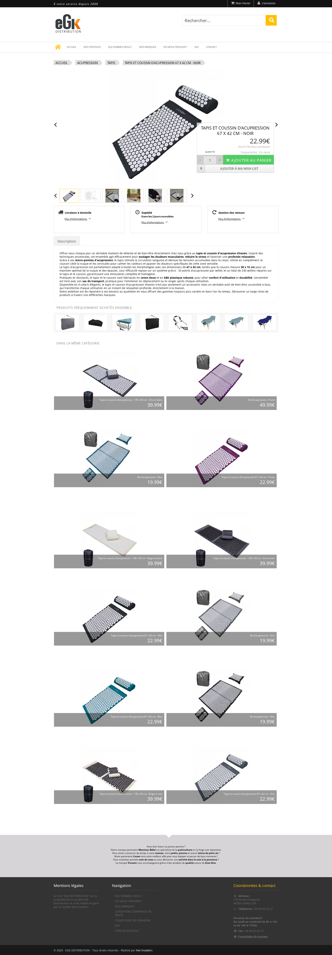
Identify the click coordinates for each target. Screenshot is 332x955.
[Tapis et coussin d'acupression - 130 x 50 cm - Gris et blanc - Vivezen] (109, 381)
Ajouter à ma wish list (239, 168)
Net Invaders (144, 950)
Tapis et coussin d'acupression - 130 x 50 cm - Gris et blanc (131, 399)
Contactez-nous (127, 931)
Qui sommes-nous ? (120, 47)
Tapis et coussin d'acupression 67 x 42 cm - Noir (163, 63)
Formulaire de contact (253, 936)
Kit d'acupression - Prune (261, 399)
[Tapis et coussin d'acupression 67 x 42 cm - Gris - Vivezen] (222, 775)
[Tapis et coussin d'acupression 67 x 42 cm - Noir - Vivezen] (109, 616)
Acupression (87, 63)
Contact (211, 47)
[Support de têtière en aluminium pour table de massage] (180, 322)
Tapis (111, 63)
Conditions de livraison (132, 920)
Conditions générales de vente (133, 913)
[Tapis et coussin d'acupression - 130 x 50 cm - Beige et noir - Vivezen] (109, 775)
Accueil (71, 47)
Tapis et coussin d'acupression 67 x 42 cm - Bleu (136, 716)
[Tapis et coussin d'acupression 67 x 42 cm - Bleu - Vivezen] (109, 697)
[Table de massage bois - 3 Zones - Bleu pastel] (208, 322)
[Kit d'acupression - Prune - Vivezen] (222, 381)
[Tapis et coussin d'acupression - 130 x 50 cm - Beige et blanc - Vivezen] (109, 539)
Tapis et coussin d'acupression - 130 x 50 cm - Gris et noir (244, 558)
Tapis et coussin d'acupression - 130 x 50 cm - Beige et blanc (130, 558)
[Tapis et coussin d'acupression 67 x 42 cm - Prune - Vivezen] (222, 458)
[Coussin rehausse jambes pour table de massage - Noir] (95, 322)
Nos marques (147, 47)
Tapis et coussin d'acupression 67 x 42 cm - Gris (249, 793)
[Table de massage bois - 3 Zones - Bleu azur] (264, 322)
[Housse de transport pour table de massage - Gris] (67, 322)
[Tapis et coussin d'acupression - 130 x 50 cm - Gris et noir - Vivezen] (222, 539)
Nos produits (92, 47)
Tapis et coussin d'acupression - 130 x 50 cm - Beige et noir (130, 793)
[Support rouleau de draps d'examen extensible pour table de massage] (123, 322)
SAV (196, 47)
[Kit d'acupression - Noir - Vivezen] (222, 697)
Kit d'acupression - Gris (262, 635)
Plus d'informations (76, 219)
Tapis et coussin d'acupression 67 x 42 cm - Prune (248, 477)
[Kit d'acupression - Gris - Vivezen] (222, 616)
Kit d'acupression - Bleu (149, 477)
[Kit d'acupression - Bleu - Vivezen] (109, 458)
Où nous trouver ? (175, 47)
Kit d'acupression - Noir (262, 716)
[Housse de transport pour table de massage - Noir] (152, 322)
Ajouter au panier (251, 160)
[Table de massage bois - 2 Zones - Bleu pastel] (236, 322)
